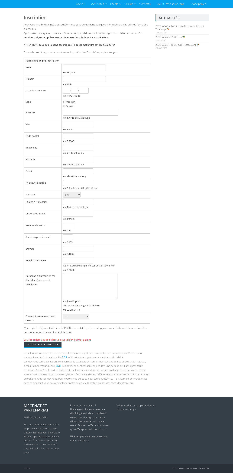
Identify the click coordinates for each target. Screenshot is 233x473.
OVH (58, 365)
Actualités (97, 4)
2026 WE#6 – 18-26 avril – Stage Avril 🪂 (177, 44)
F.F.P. (65, 357)
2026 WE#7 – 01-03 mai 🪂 (170, 37)
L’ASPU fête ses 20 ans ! (171, 4)
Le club (129, 4)
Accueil (80, 4)
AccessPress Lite (201, 468)
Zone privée (198, 4)
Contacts (145, 4)
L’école (114, 4)
